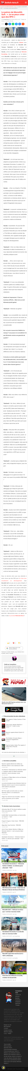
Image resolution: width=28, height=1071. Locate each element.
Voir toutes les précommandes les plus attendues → (14, 752)
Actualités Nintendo (9, 6)
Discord (17, 996)
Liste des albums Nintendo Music (12, 1058)
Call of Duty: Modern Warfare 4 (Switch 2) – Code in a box (14, 725)
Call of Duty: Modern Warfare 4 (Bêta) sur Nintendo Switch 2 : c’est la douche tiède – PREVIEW (13, 831)
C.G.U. (5, 1033)
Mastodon (18, 1003)
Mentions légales (8, 1031)
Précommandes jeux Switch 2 (11, 1051)
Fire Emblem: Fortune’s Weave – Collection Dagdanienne (14, 738)
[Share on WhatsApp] (13, 24)
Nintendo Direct (8, 1047)
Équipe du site (7, 1024)
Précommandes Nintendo (10, 1049)
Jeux (15, 6)
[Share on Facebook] (19, 24)
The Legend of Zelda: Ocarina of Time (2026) (15, 720)
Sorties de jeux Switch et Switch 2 (13, 1056)
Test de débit (7, 1044)
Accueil (2, 6)
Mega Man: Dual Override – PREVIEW (11, 825)
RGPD (9, 1033)
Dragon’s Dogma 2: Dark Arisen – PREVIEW (13, 821)
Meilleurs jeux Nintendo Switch (12, 1053)
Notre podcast (7, 1046)
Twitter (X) (18, 994)
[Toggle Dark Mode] (3, 1067)
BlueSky (17, 998)
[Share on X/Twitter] (6, 24)
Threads (17, 1005)
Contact (6, 1028)
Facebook (17, 1000)
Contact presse (8, 1030)
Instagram (17, 1001)
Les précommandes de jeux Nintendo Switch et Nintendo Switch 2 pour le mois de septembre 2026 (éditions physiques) (14, 785)
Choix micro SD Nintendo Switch (12, 1059)
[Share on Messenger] (16, 24)
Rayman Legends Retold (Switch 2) (15, 732)
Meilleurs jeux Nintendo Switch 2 (12, 1054)
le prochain (16, 615)
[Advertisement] (14, 629)
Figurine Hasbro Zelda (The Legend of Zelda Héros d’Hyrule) (16, 745)
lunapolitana (6, 19)
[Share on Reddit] (23, 24)
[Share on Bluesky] (9, 24)
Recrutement (7, 1026)
